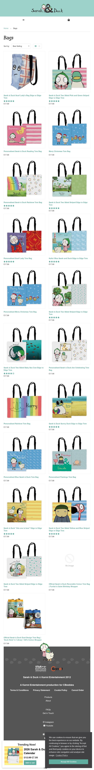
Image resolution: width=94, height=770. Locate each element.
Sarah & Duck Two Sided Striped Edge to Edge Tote (68, 203)
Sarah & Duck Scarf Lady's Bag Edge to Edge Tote (22, 96)
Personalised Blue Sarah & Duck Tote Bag (21, 477)
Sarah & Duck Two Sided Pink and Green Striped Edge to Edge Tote (69, 96)
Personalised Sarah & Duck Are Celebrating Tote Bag (69, 368)
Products (48, 697)
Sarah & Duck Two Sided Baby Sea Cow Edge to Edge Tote (24, 368)
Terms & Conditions (19, 690)
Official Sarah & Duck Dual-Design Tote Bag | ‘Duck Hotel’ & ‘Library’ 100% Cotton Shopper (23, 638)
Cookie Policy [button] (62, 755)
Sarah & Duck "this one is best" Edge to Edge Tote (23, 529)
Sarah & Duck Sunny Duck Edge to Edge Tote (68, 423)
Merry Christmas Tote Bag (59, 151)
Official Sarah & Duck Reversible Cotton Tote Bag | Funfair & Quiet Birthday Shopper (69, 585)
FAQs (48, 709)
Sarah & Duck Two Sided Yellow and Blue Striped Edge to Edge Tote (69, 529)
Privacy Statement (41, 690)
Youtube (49, 725)
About (48, 700)
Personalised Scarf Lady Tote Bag (18, 258)
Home (6, 28)
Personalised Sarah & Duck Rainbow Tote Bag (23, 202)
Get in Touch (48, 713)
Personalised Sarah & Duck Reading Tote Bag (23, 151)
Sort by (6, 46)
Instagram (49, 722)
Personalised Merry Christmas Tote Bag (20, 311)
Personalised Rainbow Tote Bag (17, 423)
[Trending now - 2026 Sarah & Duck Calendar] (13, 764)
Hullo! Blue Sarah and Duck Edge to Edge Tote (68, 258)
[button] (9, 101)
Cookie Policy (60, 690)
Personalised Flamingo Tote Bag (62, 477)
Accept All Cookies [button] (68, 762)
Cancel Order (78, 690)
